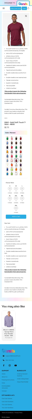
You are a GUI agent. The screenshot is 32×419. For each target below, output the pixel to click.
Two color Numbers (7, 407)
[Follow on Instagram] (10, 365)
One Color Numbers (7, 401)
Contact (4, 391)
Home (3, 374)
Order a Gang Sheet (23, 379)
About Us (4, 377)
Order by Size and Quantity (22, 375)
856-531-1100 (10, 360)
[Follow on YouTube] (16, 365)
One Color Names (7, 398)
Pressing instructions (8, 380)
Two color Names (7, 404)
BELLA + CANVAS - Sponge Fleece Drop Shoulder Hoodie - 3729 (8, 333)
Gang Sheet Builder (22, 382)
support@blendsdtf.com (13, 356)
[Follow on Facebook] (4, 365)
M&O (5, 118)
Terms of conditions (8, 412)
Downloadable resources (6, 387)
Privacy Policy (18, 412)
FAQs (3, 383)
